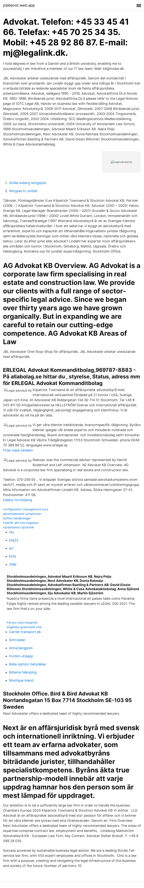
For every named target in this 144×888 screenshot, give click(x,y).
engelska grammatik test (24, 627)
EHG (12, 556)
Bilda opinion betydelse (27, 664)
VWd (12, 564)
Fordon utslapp (21, 656)
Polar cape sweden (18, 450)
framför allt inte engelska (21, 523)
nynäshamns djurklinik (18, 527)
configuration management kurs (25, 509)
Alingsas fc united (23, 191)
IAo (11, 532)
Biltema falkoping (23, 672)
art (11, 548)
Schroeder (17, 640)
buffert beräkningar (17, 518)
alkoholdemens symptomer (22, 514)
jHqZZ (13, 540)
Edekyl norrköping (17, 500)
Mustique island (21, 680)
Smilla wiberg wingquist (27, 183)
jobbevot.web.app (19, 5)
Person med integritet (22, 622)
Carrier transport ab (25, 632)
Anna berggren (21, 648)
